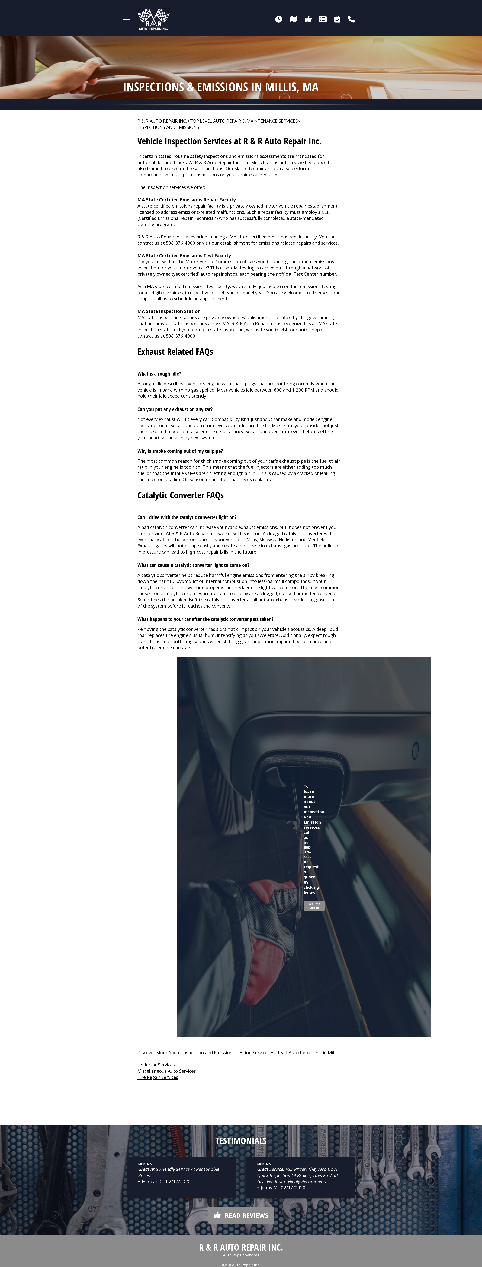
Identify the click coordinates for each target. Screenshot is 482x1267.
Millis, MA (145, 1164)
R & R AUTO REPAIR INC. (162, 121)
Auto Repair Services (241, 1255)
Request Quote (314, 906)
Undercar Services (156, 1065)
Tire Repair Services (157, 1077)
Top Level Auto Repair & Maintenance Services (244, 121)
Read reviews (246, 1215)
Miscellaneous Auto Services (166, 1071)
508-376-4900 (180, 243)
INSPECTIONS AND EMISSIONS (168, 127)
